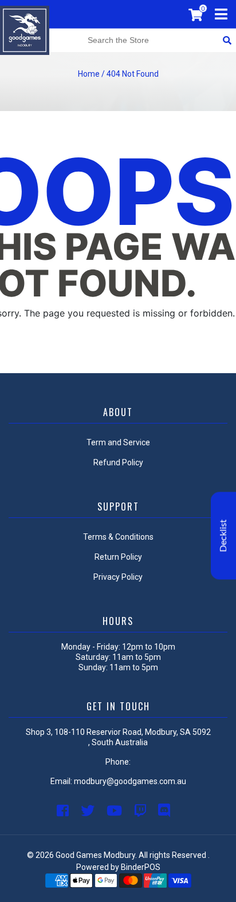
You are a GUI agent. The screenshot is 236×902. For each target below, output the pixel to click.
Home (89, 73)
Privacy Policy (118, 576)
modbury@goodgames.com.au (130, 781)
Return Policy (118, 556)
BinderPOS (140, 867)
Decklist (223, 536)
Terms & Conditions (118, 536)
